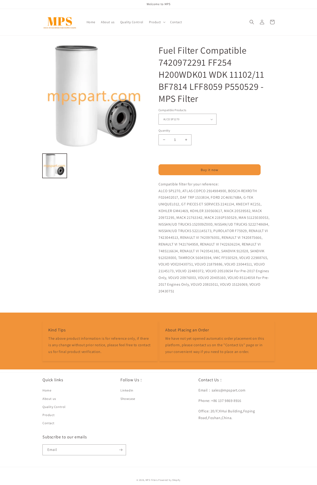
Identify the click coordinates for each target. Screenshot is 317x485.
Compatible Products (172, 110)
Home (46, 390)
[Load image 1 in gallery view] (54, 166)
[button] (156, 22)
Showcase (127, 399)
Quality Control (54, 407)
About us (49, 399)
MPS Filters (152, 480)
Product (48, 415)
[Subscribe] (121, 449)
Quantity (164, 131)
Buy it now (209, 170)
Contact (48, 423)
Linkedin (126, 390)
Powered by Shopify (169, 480)
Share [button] (168, 303)
